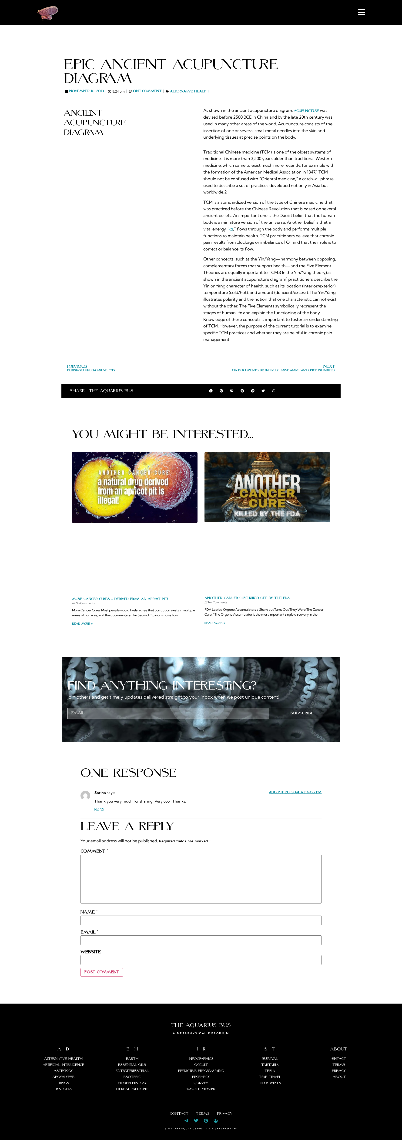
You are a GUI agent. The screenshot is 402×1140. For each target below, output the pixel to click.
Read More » (82, 624)
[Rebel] (216, 1121)
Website (90, 952)
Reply (99, 809)
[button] (211, 390)
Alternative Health (189, 91)
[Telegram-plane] (186, 1121)
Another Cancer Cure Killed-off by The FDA (247, 598)
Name (88, 912)
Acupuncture (306, 111)
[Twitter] (196, 1121)
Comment (94, 851)
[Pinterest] (206, 1121)
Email (89, 932)
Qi (231, 229)
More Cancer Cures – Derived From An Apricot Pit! (120, 599)
